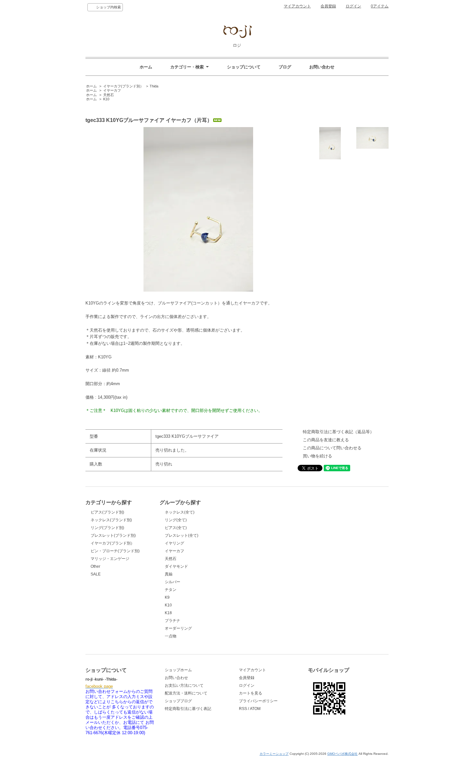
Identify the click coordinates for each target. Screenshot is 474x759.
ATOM (255, 708)
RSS (243, 708)
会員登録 (328, 6)
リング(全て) (176, 520)
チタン (170, 589)
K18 (168, 613)
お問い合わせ (321, 67)
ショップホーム (178, 670)
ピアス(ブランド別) (107, 512)
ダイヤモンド (176, 566)
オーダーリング (178, 628)
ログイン (353, 6)
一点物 (170, 636)
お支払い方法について (184, 685)
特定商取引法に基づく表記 (188, 708)
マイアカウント (297, 6)
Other (95, 566)
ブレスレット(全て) (181, 535)
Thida (154, 86)
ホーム (146, 67)
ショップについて (244, 67)
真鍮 (169, 574)
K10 (106, 99)
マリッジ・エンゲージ (110, 558)
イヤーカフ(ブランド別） (123, 86)
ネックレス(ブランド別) (111, 520)
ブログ (285, 67)
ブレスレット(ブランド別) (113, 535)
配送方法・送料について (186, 693)
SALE (96, 574)
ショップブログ (178, 701)
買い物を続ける (317, 456)
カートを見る (250, 693)
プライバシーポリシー (258, 701)
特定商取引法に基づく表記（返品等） (338, 431)
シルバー (172, 582)
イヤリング (174, 543)
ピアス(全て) (176, 527)
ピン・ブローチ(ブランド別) (115, 551)
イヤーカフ (112, 90)
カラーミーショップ (274, 753)
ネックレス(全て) (179, 512)
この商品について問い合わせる (332, 447)
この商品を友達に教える (326, 439)
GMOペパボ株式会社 (342, 753)
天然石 (108, 95)
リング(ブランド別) (107, 527)
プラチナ (172, 620)
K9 (167, 597)
